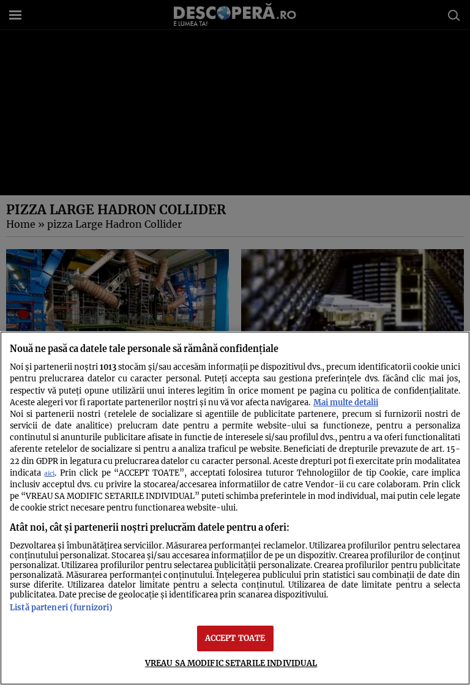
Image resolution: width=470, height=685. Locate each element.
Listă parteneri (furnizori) (61, 607)
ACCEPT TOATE (235, 638)
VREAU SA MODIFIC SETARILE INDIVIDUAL (231, 663)
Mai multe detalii (345, 402)
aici (49, 473)
